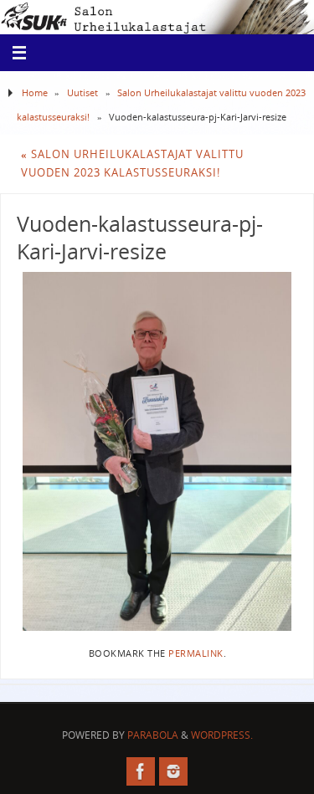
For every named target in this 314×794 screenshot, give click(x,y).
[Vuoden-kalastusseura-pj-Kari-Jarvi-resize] (157, 451)
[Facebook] (140, 771)
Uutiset (82, 92)
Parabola (152, 735)
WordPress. (222, 735)
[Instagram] (173, 771)
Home (35, 92)
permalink (196, 653)
